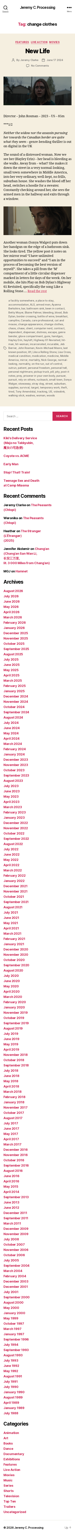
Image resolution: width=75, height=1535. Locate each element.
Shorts (8, 1491)
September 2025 (16, 649)
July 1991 (10, 1381)
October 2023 (14, 770)
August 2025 (13, 654)
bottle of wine (46, 316)
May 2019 (10, 1044)
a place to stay (44, 300)
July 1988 (10, 1413)
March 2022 (12, 870)
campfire (14, 320)
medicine (53, 356)
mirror (23, 360)
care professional (42, 320)
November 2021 (15, 891)
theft (64, 387)
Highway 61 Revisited (47, 340)
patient (22, 367)
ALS (32, 304)
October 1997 (13, 1323)
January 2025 (14, 691)
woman (40, 395)
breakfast (62, 316)
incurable (53, 344)
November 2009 (15, 1234)
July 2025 (11, 659)
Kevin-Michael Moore (49, 348)
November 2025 (15, 638)
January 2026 (14, 628)
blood (58, 312)
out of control (53, 363)
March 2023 (12, 807)
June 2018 (11, 1076)
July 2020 (11, 976)
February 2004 (14, 1276)
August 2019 (13, 1028)
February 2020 (14, 1002)
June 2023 (11, 791)
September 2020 (16, 965)
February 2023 (14, 812)
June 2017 (11, 1128)
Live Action (39, 42)
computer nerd (43, 328)
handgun (57, 336)
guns (47, 336)
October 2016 (13, 1160)
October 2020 (14, 960)
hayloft (28, 340)
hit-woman (22, 344)
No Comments (40, 65)
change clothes (53, 324)
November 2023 (15, 765)
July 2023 (11, 786)
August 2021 (12, 907)
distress (41, 332)
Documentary (13, 1454)
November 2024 (15, 701)
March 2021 (12, 933)
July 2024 (11, 723)
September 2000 (16, 1297)
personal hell (59, 367)
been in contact (55, 308)
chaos (12, 328)
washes (30, 395)
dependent (15, 332)
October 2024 (14, 707)
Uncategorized (14, 1512)
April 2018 (11, 1086)
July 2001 (10, 1292)
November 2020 (15, 954)
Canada (25, 320)
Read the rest (37, 291)
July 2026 (11, 596)
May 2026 (11, 607)
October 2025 (14, 643)
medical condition (19, 356)
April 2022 (11, 865)
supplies (13, 387)
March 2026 (12, 617)
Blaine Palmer (33, 312)
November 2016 (15, 1155)
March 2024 (12, 744)
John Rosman (26, 348)
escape (52, 332)
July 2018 (10, 1070)
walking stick (16, 395)
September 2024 (16, 712)
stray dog (38, 383)
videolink (59, 391)
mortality (34, 360)
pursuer (61, 375)
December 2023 (15, 759)
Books (8, 1443)
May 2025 (11, 670)
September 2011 (15, 1218)
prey (19, 375)
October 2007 (14, 1244)
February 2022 (14, 875)
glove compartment (30, 336)
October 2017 (13, 1113)
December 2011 (15, 1213)
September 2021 (16, 902)
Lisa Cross (64, 352)
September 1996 (16, 1339)
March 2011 (12, 1223)
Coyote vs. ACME (16, 456)
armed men (43, 304)
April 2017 (11, 1139)
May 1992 (10, 1371)
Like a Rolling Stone (45, 352)
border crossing (26, 316)
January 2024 (14, 754)
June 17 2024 (55, 60)
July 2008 (11, 1239)
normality (24, 363)
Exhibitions (11, 1459)
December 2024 (15, 696)
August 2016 (13, 1171)
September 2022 (16, 838)
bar (23, 308)
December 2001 (15, 1287)
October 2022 (13, 833)
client (29, 328)
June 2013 (11, 1202)
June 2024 (11, 728)
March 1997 (12, 1329)
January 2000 (14, 1313)
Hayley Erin (15, 340)
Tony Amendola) (26, 391)
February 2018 (14, 1097)
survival (24, 387)
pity (57, 371)
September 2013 (16, 1197)
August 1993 (13, 1355)
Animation (11, 1433)
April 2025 (11, 675)
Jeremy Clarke (29, 60)
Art (5, 1438)
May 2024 (11, 733)
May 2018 (10, 1081)
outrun (12, 367)
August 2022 (13, 844)
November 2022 (15, 828)
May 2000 (11, 1308)
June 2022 (11, 854)
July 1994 (10, 1344)
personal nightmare (20, 371)
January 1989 (13, 1408)
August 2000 (13, 1302)
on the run (38, 363)
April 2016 (11, 1181)
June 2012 (11, 1207)
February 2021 (14, 939)
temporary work (49, 387)
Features (22, 42)
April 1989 (11, 1402)
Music (8, 1480)
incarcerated (38, 344)
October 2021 (13, 896)
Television (11, 1496)
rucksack (42, 379)
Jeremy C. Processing (37, 7)
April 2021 (11, 928)
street (49, 383)
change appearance (30, 324)
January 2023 (14, 817)
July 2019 (10, 1034)
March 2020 (12, 997)
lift (29, 352)
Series (8, 1485)
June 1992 (11, 1366)
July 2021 (10, 912)
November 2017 (15, 1107)
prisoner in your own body (39, 375)
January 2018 (13, 1102)
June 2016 (11, 1176)
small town (55, 379)
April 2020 (11, 991)
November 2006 (15, 1250)
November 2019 (15, 1012)
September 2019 (16, 1023)
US (50, 391)
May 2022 (10, 860)
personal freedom (39, 367)
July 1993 (10, 1360)
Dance (8, 1448)
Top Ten (9, 1501)
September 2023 (16, 775)
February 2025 (14, 686)
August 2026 (13, 591)
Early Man (10, 464)
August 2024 (13, 717)
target (35, 387)
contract (59, 328)
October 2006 (14, 1255)
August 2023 (13, 781)
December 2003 (15, 1281)
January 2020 (14, 1007)
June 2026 (11, 601)
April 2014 (11, 1192)
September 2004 (16, 1265)
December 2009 (15, 1229)
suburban (60, 383)
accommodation (18, 304)
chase (21, 328)
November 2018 (15, 1055)
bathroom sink (35, 308)
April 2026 (11, 612)
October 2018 (13, 1060)
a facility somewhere (21, 300)
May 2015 (10, 1186)
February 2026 (14, 622)
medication (39, 356)
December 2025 (15, 633)
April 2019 (11, 1049)
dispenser (29, 332)
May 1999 (10, 1318)
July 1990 (10, 1387)
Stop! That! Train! (16, 472)
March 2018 (12, 1091)
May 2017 (10, 1134)
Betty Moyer (15, 312)
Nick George (49, 360)
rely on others (26, 379)
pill (52, 371)
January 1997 (13, 1334)
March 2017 (12, 1144)
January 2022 (14, 881)
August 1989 (13, 1397)
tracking (42, 391)
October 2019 (13, 1018)
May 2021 (10, 923)
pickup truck (41, 371)
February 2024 (14, 749)
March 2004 (12, 1271)
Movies (54, 42)
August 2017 (12, 1118)
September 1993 (16, 1350)
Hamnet (21, 571)
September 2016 (16, 1165)
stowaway (24, 383)
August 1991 (12, 1376)
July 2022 (10, 849)
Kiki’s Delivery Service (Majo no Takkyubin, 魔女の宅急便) (20, 442)
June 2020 (11, 981)
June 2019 (11, 1039)
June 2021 (11, 918)
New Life (37, 51)
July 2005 (11, 1260)
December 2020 (15, 949)
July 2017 (10, 1123)
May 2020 (11, 986)
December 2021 (15, 886)
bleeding (48, 312)
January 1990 (14, 1392)
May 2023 (11, 796)
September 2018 (16, 1065)
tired (11, 391)
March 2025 (12, 680)
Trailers (9, 1506)
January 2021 (13, 944)
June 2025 (11, 665)
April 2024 (11, 738)
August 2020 (13, 970)
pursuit (12, 379)
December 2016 (15, 1149)
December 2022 (15, 823)
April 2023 (11, 802)
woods (51, 395)
